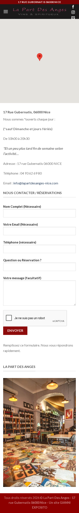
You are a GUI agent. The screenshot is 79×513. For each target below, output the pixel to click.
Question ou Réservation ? (22, 260)
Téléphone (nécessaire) (19, 242)
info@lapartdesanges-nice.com (35, 183)
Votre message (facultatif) (22, 278)
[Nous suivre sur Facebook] (73, 7)
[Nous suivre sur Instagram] (73, 12)
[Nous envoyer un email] (73, 18)
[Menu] (5, 11)
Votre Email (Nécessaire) (20, 224)
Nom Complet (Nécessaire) (22, 206)
